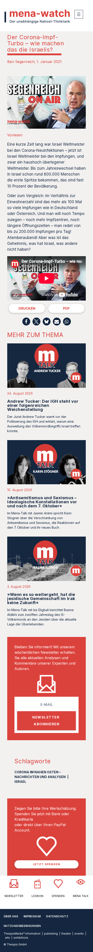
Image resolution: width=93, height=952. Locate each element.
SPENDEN (58, 896)
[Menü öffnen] (78, 14)
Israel (20, 781)
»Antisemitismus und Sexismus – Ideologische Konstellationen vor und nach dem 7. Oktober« (42, 501)
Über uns (11, 916)
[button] (26, 321)
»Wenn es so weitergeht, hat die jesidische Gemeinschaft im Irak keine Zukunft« (41, 598)
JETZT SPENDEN (46, 864)
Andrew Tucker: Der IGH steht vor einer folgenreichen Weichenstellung (42, 405)
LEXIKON (37, 896)
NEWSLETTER (14, 896)
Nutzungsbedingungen (22, 926)
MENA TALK (80, 896)
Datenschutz (57, 916)
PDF (66, 308)
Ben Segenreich (21, 61)
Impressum (32, 916)
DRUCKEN (27, 308)
